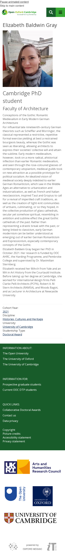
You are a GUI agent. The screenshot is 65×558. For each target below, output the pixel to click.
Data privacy (10, 421)
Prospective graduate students (22, 384)
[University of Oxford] (43, 496)
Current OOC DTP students (20, 390)
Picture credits (11, 433)
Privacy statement (14, 441)
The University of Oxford (18, 359)
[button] (51, 12)
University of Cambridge (18, 327)
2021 (6, 311)
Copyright (9, 430)
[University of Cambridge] (30, 518)
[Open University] (15, 496)
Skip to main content (12, 5)
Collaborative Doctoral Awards (22, 410)
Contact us (9, 415)
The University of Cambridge (21, 364)
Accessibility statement (17, 437)
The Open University (15, 353)
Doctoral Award (12, 334)
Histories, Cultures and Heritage (23, 319)
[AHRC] (32, 467)
